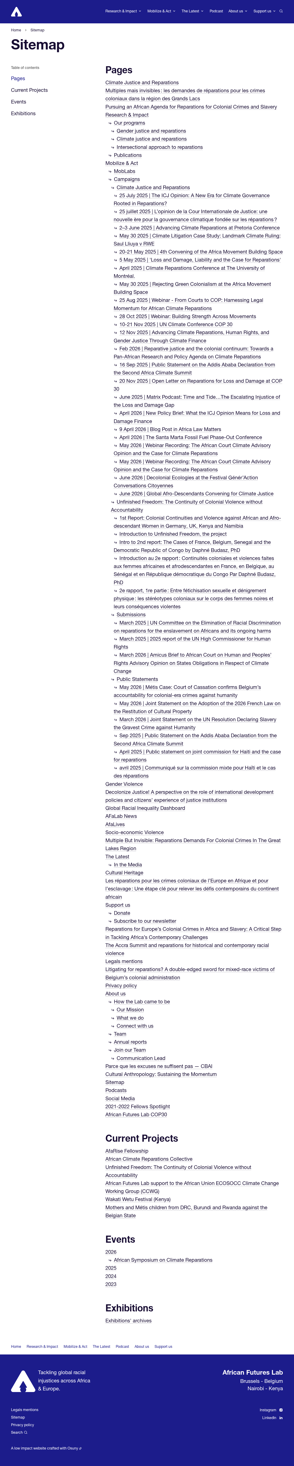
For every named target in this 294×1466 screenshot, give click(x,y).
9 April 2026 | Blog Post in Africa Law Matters (170, 429)
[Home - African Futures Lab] (16, 11)
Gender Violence (124, 784)
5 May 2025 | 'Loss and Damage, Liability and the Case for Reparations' (200, 260)
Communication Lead (141, 1058)
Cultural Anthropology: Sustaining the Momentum (161, 1074)
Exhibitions (23, 114)
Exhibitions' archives (128, 1321)
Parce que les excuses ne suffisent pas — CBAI (158, 1066)
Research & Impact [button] (121, 12)
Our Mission (130, 1010)
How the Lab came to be (142, 1002)
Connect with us (135, 1026)
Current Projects (29, 90)
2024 (110, 1276)
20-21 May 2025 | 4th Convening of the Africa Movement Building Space (201, 252)
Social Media (120, 1099)
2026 (110, 1252)
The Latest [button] (190, 12)
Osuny (73, 1449)
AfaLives (115, 824)
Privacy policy (121, 986)
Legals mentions (124, 961)
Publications (128, 155)
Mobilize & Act (121, 163)
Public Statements (137, 679)
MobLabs (124, 171)
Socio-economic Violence (134, 832)
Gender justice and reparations (151, 131)
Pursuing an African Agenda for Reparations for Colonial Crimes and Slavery (191, 107)
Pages (118, 71)
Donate (122, 913)
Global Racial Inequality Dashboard (145, 808)
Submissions (131, 615)
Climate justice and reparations (152, 139)
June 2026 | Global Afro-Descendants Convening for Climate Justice (196, 494)
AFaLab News (121, 816)
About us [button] (236, 12)
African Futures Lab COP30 (136, 1115)
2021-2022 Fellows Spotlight (137, 1107)
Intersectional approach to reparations (160, 147)
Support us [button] (262, 12)
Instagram (268, 1410)
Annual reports (130, 1042)
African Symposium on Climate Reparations (163, 1260)
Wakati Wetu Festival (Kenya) (138, 1199)
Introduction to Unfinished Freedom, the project (173, 534)
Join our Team (130, 1050)
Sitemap (114, 1082)
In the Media (128, 865)
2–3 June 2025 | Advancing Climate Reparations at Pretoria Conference (199, 228)
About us (115, 994)
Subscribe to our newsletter (145, 921)
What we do (130, 1018)
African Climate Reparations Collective (148, 1159)
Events (18, 102)
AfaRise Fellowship (126, 1151)
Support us (117, 905)
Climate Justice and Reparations (142, 83)
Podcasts (116, 1090)
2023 (110, 1284)
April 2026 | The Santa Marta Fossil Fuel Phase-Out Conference (190, 437)
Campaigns (127, 179)
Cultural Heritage (124, 873)
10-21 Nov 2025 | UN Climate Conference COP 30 (175, 325)
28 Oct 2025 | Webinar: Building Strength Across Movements (187, 316)
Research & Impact (127, 115)
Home (16, 1347)
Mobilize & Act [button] (159, 12)
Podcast (216, 12)
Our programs (129, 123)
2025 (110, 1268)
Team (120, 1034)
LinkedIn (269, 1418)
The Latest (117, 857)
